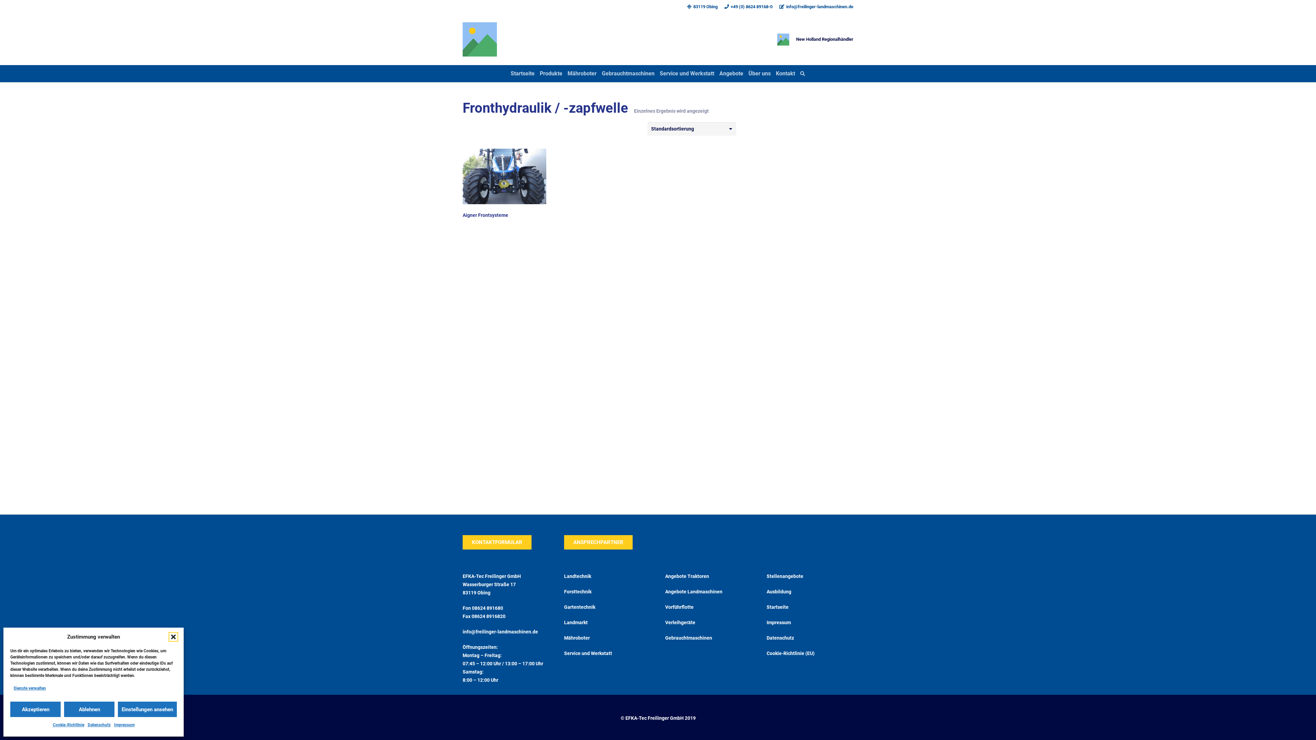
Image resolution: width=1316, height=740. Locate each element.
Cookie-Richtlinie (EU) (791, 653)
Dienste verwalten (30, 688)
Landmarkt (576, 622)
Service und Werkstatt (588, 653)
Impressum (124, 725)
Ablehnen (89, 709)
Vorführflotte (679, 607)
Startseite (778, 607)
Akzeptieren (35, 709)
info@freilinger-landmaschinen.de (500, 631)
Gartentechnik (579, 607)
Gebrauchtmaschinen (688, 638)
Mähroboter (577, 638)
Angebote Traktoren (687, 576)
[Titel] (480, 39)
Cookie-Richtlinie (68, 725)
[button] (173, 636)
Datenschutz (99, 725)
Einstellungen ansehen (147, 709)
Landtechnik (577, 576)
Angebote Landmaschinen (693, 591)
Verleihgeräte (680, 622)
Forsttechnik (578, 591)
